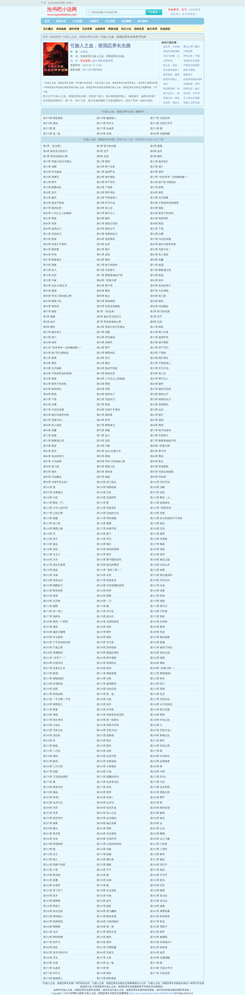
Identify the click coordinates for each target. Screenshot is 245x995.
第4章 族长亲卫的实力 (55, 151)
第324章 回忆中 (158, 864)
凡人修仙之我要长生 (193, 98)
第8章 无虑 (103, 156)
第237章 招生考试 (53, 719)
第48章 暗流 (157, 223)
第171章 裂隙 (50, 606)
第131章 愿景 (157, 533)
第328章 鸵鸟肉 (51, 875)
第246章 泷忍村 (51, 735)
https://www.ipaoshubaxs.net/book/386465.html (151, 993)
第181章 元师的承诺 (108, 621)
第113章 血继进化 (160, 502)
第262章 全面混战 (106, 761)
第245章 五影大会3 (160, 730)
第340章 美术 (50, 895)
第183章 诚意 (50, 626)
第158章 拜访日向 (160, 580)
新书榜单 (143, 21)
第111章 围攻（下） (54, 502)
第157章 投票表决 (106, 580)
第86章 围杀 (103, 290)
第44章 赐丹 (103, 218)
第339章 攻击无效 (53, 911)
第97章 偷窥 (49, 311)
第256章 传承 (104, 751)
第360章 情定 (50, 947)
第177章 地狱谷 (51, 616)
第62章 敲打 (103, 249)
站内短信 (195, 9)
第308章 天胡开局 (106, 838)
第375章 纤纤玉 (105, 123)
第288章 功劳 (50, 807)
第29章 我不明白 (106, 192)
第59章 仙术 (103, 244)
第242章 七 (156, 725)
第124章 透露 (104, 523)
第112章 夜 (103, 502)
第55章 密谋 (49, 239)
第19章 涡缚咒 (51, 177)
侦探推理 (100, 29)
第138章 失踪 (50, 549)
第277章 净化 (104, 787)
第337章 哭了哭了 (53, 890)
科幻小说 (126, 29)
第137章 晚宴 (157, 544)
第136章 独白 (104, 544)
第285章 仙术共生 (53, 802)
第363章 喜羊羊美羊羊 (55, 952)
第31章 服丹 (49, 197)
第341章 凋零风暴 (160, 911)
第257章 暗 (156, 751)
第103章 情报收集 (106, 487)
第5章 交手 (103, 151)
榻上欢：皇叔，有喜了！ (173, 65)
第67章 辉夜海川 (52, 259)
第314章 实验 (104, 849)
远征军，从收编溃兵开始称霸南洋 (173, 46)
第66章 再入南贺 (159, 254)
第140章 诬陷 (157, 549)
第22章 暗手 (49, 182)
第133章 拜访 (104, 539)
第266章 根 (156, 766)
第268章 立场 (104, 771)
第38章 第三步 (104, 208)
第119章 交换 (157, 513)
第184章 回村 (104, 626)
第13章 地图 (49, 166)
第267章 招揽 (50, 771)
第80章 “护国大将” (107, 280)
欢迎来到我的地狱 (192, 79)
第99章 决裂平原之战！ (56, 482)
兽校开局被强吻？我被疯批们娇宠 (173, 51)
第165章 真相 (50, 595)
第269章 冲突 (157, 771)
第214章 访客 (104, 678)
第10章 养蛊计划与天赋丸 (57, 161)
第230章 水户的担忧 (161, 704)
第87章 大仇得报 (159, 290)
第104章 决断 (157, 487)
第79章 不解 (49, 280)
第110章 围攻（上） (161, 497)
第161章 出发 (157, 585)
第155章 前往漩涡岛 (161, 575)
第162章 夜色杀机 (53, 590)
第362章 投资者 (158, 947)
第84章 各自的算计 (160, 285)
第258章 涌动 (50, 756)
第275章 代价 (157, 782)
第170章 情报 (157, 601)
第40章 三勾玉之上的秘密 (57, 213)
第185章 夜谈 (157, 626)
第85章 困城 (49, 290)
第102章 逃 (49, 487)
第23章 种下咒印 (106, 182)
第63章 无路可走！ (160, 249)
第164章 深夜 (157, 590)
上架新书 (94, 21)
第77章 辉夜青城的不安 (109, 275)
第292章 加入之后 (106, 813)
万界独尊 (188, 51)
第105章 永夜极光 (53, 492)
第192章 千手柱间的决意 (56, 642)
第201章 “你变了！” (54, 657)
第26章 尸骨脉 (104, 187)
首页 (47, 21)
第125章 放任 (157, 523)
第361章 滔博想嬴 (106, 947)
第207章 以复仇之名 (54, 668)
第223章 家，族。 (106, 694)
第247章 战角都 (105, 735)
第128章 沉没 (157, 528)
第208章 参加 (104, 668)
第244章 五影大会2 (107, 730)
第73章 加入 (49, 270)
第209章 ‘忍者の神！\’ (162, 668)
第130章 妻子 (104, 533)
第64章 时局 (49, 254)
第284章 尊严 (157, 797)
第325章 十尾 (50, 869)
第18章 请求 (157, 171)
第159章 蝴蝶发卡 (53, 585)
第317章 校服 (104, 854)
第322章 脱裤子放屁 (54, 864)
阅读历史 (61, 21)
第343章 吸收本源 (106, 916)
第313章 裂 (49, 849)
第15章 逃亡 (157, 166)
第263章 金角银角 (160, 761)
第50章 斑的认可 (106, 228)
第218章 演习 (157, 683)
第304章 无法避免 (106, 833)
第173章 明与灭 (158, 606)
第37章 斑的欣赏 (52, 208)
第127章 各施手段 (106, 528)
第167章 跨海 (157, 595)
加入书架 (97, 60)
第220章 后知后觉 (106, 688)
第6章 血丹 (156, 151)
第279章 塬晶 (50, 792)
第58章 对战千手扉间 (54, 244)
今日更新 (77, 21)
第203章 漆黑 (157, 657)
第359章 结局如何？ (161, 942)
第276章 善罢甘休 (53, 787)
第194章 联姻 (157, 642)
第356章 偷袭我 (158, 937)
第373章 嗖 (49, 128)
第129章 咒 (49, 533)
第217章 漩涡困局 (106, 683)
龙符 (165, 84)
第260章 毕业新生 (160, 756)
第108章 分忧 (50, 497)
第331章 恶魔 (50, 880)
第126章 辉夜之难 (53, 528)
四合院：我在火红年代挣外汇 (173, 102)
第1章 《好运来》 (53, 146)
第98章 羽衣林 (158, 476)
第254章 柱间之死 (160, 745)
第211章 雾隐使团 (106, 673)
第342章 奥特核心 (53, 916)
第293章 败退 (157, 813)
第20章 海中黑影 (106, 177)
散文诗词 (152, 29)
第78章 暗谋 (157, 275)
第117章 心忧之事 (53, 513)
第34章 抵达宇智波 (53, 202)
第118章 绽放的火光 (108, 513)
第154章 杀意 (104, 575)
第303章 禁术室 (51, 833)
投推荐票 (108, 60)
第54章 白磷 (157, 233)
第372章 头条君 (105, 128)
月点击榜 (110, 21)
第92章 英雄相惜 (106, 301)
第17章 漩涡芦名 (106, 171)
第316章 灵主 (50, 854)
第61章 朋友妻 (51, 249)
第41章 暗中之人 (106, 213)
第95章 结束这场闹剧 (108, 306)
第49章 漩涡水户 (52, 228)
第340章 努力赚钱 (106, 911)
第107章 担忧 (157, 492)
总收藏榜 (126, 21)
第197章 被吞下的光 (161, 647)
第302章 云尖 (157, 828)
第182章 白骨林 (158, 621)
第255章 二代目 (51, 751)
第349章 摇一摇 (105, 926)
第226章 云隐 (104, 699)
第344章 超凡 (104, 900)
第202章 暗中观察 (106, 657)
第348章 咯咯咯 (51, 926)
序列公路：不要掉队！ (193, 56)
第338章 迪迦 (157, 906)
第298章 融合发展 (106, 823)
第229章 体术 (104, 704)
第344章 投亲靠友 (160, 916)
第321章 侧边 (157, 859)
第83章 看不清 (104, 285)
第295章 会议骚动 (106, 818)
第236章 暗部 (157, 714)
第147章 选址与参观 (54, 564)
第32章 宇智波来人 (107, 197)
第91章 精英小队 (52, 301)
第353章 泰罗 (157, 931)
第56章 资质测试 (106, 239)
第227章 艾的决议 (160, 699)
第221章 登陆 (157, 688)
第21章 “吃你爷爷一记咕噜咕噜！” (169, 177)
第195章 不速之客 (53, 647)
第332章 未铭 (104, 880)
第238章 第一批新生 (108, 719)
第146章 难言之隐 (160, 559)
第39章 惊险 (157, 208)
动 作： (75, 60)
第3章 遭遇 (156, 146)
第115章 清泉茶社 (106, 508)
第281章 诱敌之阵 (160, 792)
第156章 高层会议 (53, 580)
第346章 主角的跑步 (108, 921)
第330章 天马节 (158, 875)
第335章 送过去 (158, 900)
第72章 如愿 (157, 265)
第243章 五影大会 (53, 730)
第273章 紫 (49, 782)
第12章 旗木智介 (159, 161)
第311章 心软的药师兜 (109, 844)
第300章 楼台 (50, 828)
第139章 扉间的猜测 (108, 549)
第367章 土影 (104, 957)
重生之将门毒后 (191, 46)
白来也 (84, 51)
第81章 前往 (157, 280)
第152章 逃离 (157, 570)
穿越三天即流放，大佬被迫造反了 (193, 102)
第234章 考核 (50, 714)
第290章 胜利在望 (160, 807)
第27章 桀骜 (157, 187)
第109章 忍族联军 (106, 497)
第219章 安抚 (50, 688)
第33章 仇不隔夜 (159, 197)
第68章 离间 (103, 259)
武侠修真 (61, 29)
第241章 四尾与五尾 (108, 725)
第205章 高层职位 (106, 663)
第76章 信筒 (49, 275)
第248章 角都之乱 (160, 735)
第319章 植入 (50, 859)
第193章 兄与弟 (105, 642)
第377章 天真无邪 (160, 118)
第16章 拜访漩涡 (52, 171)
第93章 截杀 (157, 301)
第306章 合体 (50, 838)
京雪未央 (167, 60)
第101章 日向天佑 (160, 482)
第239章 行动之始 (160, 719)
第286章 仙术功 (105, 802)
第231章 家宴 (50, 709)
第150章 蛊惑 (50, 570)
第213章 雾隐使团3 (53, 678)
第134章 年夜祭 (158, 539)
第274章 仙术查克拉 (108, 782)
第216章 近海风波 (53, 683)
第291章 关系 (50, 813)
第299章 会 (156, 823)
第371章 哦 (156, 128)
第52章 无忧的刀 (52, 233)
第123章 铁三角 (51, 523)
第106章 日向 (104, 492)
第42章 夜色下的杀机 (162, 213)
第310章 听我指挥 (53, 844)
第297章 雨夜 (50, 823)
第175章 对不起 (105, 611)
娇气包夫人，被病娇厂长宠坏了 (173, 93)
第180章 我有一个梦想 (55, 621)
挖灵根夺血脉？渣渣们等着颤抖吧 (173, 70)
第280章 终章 (104, 792)
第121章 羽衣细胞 (106, 518)
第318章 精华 (157, 854)
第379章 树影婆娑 (92, 69)
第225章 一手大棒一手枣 (56, 699)
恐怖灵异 (139, 29)
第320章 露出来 (105, 859)
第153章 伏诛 (50, 575)
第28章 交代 (49, 192)
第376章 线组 (50, 123)
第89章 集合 (103, 296)
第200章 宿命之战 (160, 652)
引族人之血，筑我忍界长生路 (80, 36)
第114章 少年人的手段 (55, 508)
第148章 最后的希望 (108, 564)
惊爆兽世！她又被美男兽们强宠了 (193, 88)
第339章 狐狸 (157, 890)
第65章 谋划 (103, 254)
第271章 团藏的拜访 (108, 776)
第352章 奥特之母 (106, 931)
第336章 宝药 (157, 885)
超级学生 (188, 74)
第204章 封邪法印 (53, 663)
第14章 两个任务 (106, 166)
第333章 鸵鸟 (157, 880)
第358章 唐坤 (104, 942)
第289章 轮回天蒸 (106, 807)
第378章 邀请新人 (106, 118)
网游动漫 (113, 29)
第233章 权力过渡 (160, 709)
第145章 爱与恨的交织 (109, 559)
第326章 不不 (104, 869)
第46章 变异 (49, 223)
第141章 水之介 (51, 554)
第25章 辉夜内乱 (52, 187)
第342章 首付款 (158, 895)
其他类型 (165, 29)
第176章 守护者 (158, 611)
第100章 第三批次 (106, 482)
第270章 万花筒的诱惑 (55, 776)
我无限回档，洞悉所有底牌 (173, 88)
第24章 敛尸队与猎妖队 (163, 182)
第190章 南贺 (104, 637)
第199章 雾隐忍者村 (108, 652)
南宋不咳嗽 (189, 70)
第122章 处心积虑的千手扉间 (166, 518)
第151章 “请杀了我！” (109, 570)
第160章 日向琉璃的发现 (110, 585)
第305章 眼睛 (157, 833)
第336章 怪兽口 (51, 906)
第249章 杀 (49, 740)
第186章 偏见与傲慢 (54, 632)
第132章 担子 (50, 539)
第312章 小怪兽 (158, 844)
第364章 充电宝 (105, 952)
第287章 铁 (156, 802)
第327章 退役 (157, 869)
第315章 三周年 (158, 849)
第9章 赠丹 (156, 156)
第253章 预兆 (104, 745)
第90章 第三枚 (158, 296)
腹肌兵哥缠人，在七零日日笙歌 (173, 79)
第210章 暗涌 (50, 673)
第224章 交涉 (157, 694)
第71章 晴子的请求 (107, 265)
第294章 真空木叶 (53, 818)
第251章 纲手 (157, 740)
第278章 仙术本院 (160, 787)
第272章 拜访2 (158, 776)
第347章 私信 (157, 921)
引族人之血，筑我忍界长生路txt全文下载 (142, 139)
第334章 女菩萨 (51, 885)
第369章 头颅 (104, 133)
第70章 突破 (49, 265)
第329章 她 (103, 875)
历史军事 (87, 29)
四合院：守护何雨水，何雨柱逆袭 (193, 93)
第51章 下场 (157, 228)
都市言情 (74, 29)
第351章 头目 (50, 931)
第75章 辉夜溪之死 (160, 270)
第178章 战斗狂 (105, 616)
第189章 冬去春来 (53, 637)
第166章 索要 (104, 595)
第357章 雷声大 (51, 942)
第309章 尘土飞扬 (160, 838)
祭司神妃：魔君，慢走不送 (173, 74)
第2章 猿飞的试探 (106, 146)
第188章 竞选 (157, 632)
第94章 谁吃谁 (51, 306)
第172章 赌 (103, 606)
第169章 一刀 (104, 601)
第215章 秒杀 (157, 678)
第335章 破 (103, 885)
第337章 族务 (104, 906)
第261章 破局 (50, 761)
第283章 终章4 (105, 797)
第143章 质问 (157, 554)
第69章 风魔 (157, 259)
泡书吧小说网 (62, 9)
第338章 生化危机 (106, 890)
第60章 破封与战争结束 (163, 244)
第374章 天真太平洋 (161, 123)
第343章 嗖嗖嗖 (51, 900)
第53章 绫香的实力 (107, 233)
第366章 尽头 (50, 957)
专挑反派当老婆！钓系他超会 (193, 60)
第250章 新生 (104, 740)
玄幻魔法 (48, 29)
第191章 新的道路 (160, 637)
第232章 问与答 (105, 709)
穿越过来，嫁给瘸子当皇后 (173, 98)
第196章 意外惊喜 (106, 647)
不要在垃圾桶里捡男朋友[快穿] (193, 65)
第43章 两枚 (49, 218)
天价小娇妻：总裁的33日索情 (173, 56)
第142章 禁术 (104, 554)
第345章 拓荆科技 (53, 921)
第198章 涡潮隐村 (53, 652)
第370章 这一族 (51, 133)
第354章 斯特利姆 (53, 937)
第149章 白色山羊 (160, 564)
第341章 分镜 (104, 895)
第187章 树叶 (104, 632)
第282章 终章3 (51, 797)
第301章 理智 (104, 828)
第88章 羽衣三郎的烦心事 (57, 296)
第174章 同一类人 (53, 611)
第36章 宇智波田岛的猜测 (164, 202)
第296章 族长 (157, 818)
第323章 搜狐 (104, 864)
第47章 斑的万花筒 (107, 223)
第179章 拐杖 (157, 616)
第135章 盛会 (50, 544)
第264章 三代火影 (53, 766)
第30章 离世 (157, 192)
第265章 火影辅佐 (106, 766)
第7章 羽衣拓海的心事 (55, 156)
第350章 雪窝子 (158, 926)
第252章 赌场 (50, 745)
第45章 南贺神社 (159, 218)
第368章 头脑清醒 (160, 133)
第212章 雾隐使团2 (160, 673)
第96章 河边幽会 (159, 306)
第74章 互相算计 (106, 270)
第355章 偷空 (104, 937)
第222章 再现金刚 (53, 694)
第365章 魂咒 (157, 952)
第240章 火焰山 (51, 725)
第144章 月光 (50, 559)
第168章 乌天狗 (51, 601)
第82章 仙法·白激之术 (55, 285)
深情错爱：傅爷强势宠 (193, 84)
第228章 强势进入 (53, 704)
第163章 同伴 (104, 590)
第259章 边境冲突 (106, 756)
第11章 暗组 (103, 161)
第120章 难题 (50, 518)
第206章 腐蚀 (157, 663)
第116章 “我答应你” (161, 508)
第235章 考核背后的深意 (110, 714)
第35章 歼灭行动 (106, 202)
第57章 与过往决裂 (160, 239)
